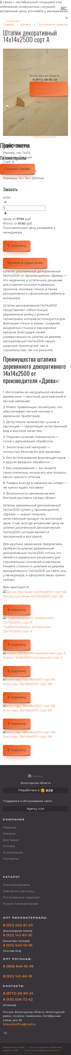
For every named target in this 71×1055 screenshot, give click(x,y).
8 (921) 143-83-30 (17, 935)
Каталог (12, 30)
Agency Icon (35, 808)
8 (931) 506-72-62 (18, 999)
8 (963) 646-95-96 (18, 966)
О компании (16, 59)
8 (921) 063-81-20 (18, 925)
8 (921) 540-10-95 (18, 945)
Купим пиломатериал (44, 135)
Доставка (14, 40)
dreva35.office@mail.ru (19, 1024)
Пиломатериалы (46, 101)
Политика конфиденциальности (42, 1050)
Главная (12, 21)
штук (6, 197)
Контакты (13, 68)
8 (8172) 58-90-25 (45, 79)
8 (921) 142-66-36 (17, 976)
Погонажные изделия (43, 122)
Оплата (12, 49)
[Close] (66, 17)
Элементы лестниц (48, 110)
